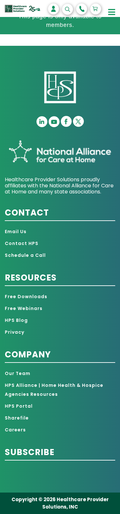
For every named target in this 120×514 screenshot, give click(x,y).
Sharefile (17, 418)
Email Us (16, 231)
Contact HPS (21, 243)
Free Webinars (24, 308)
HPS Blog (16, 320)
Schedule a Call (25, 255)
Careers (15, 430)
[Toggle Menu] (112, 12)
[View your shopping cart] (95, 9)
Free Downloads (26, 296)
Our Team (17, 373)
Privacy (14, 332)
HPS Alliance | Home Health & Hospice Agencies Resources (54, 389)
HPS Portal (19, 406)
